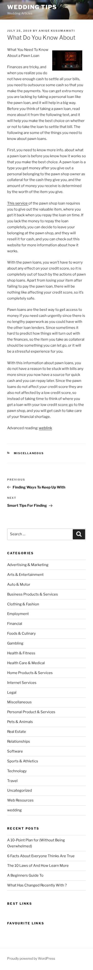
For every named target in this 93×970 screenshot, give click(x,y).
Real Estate (16, 731)
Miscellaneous (29, 453)
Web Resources (20, 800)
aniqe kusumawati (57, 30)
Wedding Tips (32, 7)
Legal (11, 692)
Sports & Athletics (22, 761)
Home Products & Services (30, 673)
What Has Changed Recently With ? (37, 885)
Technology (17, 771)
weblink (45, 428)
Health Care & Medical (26, 663)
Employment (18, 614)
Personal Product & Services (31, 712)
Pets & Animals (20, 722)
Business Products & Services (32, 594)
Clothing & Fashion (23, 604)
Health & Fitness (21, 653)
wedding (14, 810)
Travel (12, 781)
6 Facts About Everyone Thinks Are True (41, 856)
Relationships (18, 741)
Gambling (15, 643)
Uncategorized (19, 790)
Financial (14, 623)
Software (15, 751)
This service (17, 203)
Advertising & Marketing (27, 565)
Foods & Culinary (21, 633)
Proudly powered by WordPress (31, 958)
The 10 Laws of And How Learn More (38, 865)
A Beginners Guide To (25, 875)
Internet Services (21, 683)
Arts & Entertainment (25, 574)
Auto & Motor (18, 584)
